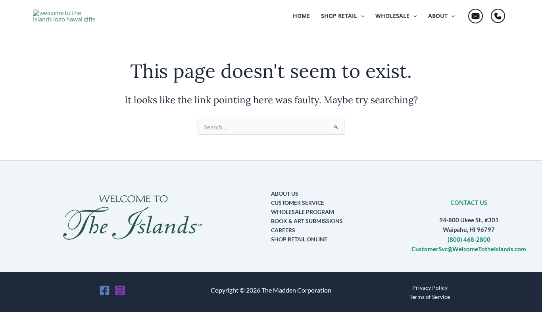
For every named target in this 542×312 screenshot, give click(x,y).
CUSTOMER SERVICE (297, 202)
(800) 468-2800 (469, 239)
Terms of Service (429, 296)
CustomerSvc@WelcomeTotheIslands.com (468, 249)
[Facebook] (104, 290)
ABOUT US (284, 193)
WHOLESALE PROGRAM (302, 211)
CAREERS (283, 230)
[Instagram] (120, 290)
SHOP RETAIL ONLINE (299, 239)
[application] (360, 16)
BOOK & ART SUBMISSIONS (307, 221)
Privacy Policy (430, 287)
